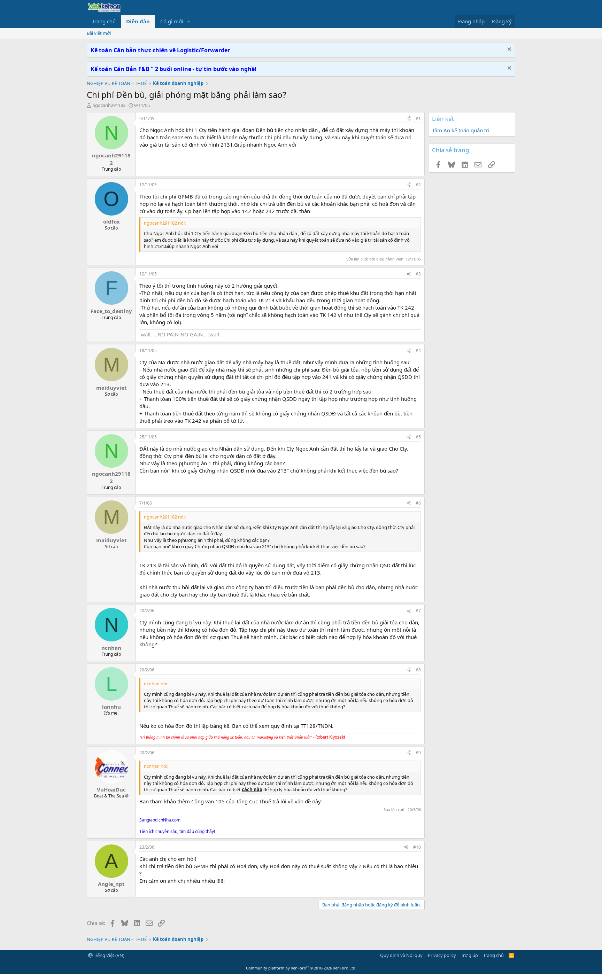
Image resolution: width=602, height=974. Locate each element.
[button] (189, 21)
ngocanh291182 (108, 105)
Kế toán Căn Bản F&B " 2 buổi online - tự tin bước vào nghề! (173, 69)
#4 (418, 350)
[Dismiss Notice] (508, 50)
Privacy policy (442, 955)
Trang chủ (104, 21)
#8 (418, 670)
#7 (418, 611)
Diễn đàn (138, 21)
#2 (418, 185)
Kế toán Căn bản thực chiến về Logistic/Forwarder (160, 50)
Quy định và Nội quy (401, 955)
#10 (417, 847)
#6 (418, 503)
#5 (418, 437)
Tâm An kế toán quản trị (460, 130)
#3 (418, 274)
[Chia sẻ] (408, 119)
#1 (418, 119)
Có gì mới (171, 21)
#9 (418, 753)
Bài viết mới (99, 33)
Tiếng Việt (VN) (108, 955)
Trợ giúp (469, 955)
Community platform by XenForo (301, 968)
